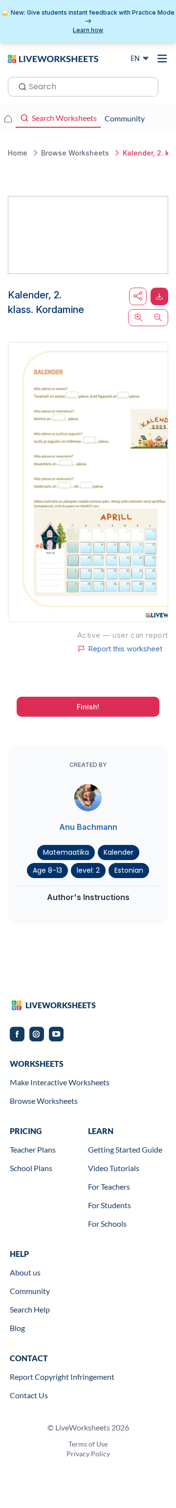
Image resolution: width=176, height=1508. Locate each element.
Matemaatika (66, 852)
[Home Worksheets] (8, 118)
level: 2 (88, 870)
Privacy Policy (88, 1453)
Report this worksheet (125, 649)
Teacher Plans (33, 1149)
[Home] (53, 58)
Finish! (88, 707)
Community (30, 1290)
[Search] (19, 86)
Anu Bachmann (88, 827)
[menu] (162, 58)
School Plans (31, 1168)
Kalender (118, 852)
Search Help (30, 1309)
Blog (17, 1327)
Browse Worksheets (44, 1100)
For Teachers (109, 1186)
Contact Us (29, 1395)
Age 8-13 (47, 870)
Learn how (88, 30)
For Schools (107, 1223)
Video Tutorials (113, 1168)
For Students (109, 1205)
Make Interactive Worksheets (60, 1082)
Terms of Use (88, 1444)
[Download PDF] (159, 296)
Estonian (128, 870)
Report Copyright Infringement (62, 1376)
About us (25, 1272)
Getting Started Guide (125, 1149)
